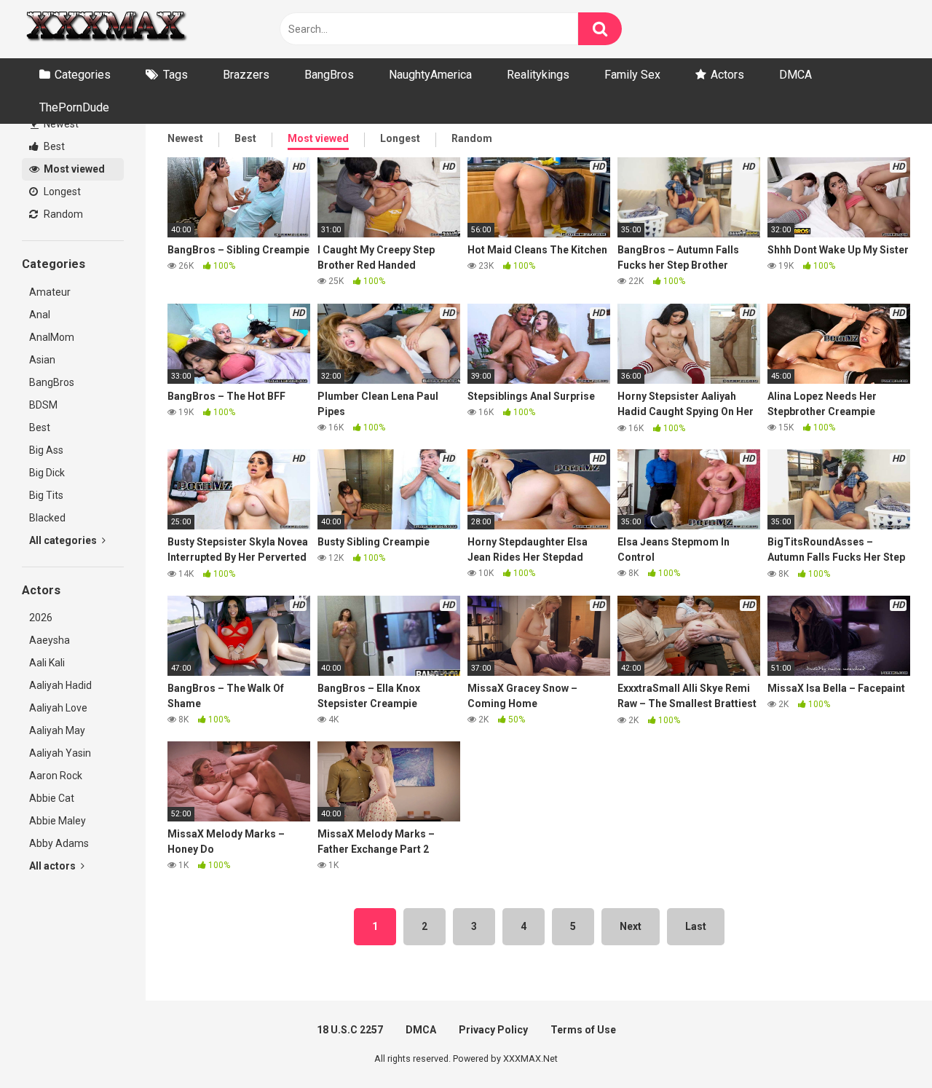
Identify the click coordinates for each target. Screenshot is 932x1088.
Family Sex (632, 75)
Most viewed (73, 169)
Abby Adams (59, 843)
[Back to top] (883, 1044)
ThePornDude (74, 107)
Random (62, 214)
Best (53, 146)
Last (695, 926)
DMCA (795, 75)
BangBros (329, 75)
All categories (64, 540)
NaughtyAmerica (430, 75)
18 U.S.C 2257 (350, 1030)
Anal (39, 314)
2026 (40, 617)
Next (630, 926)
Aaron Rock (55, 775)
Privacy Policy (493, 1030)
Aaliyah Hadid (60, 685)
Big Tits (46, 495)
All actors (53, 866)
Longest (61, 191)
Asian (42, 360)
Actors (727, 75)
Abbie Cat (51, 798)
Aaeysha (49, 640)
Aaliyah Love (58, 708)
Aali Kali (47, 663)
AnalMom (51, 337)
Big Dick (47, 472)
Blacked (47, 518)
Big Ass (46, 450)
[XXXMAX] (105, 29)
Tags (175, 75)
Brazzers (246, 75)
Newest (60, 124)
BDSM (43, 405)
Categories (83, 75)
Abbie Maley (57, 821)
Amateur (50, 292)
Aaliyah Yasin (60, 753)
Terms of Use (583, 1030)
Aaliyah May (57, 730)
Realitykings (538, 75)
